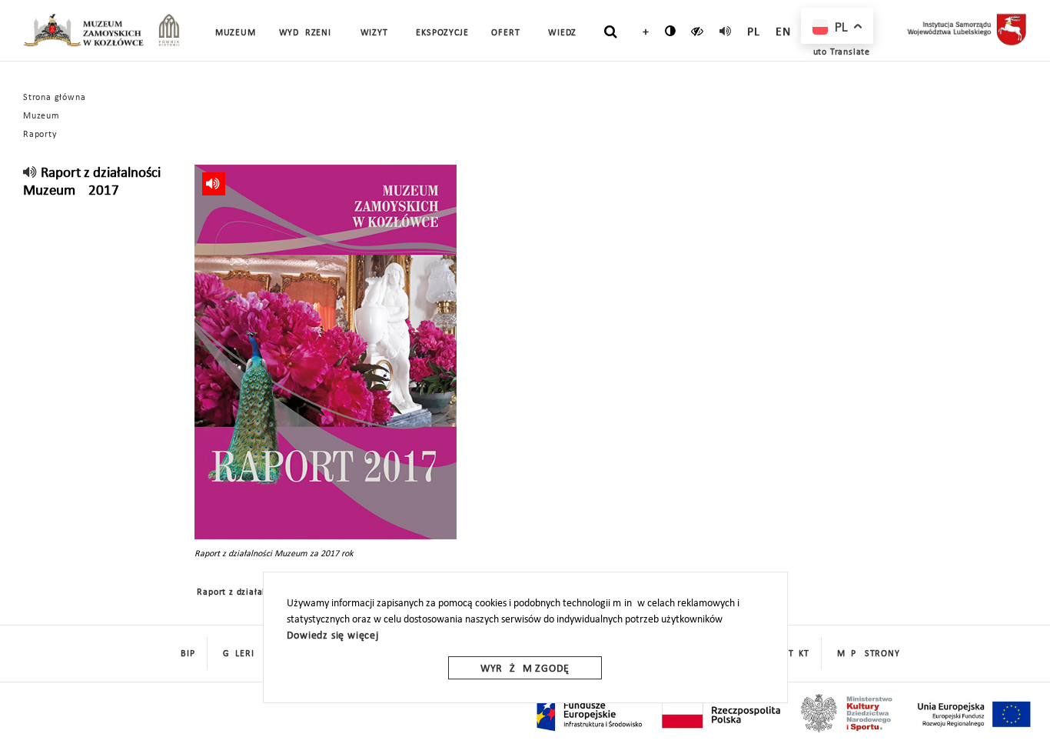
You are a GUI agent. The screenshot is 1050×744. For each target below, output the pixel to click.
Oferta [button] (508, 33)
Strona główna (54, 97)
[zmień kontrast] (670, 31)
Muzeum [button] (235, 33)
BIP (187, 654)
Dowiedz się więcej (333, 636)
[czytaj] (697, 31)
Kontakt (789, 654)
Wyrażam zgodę (525, 669)
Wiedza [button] (565, 33)
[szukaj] (610, 31)
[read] (725, 31)
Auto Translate (838, 52)
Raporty (40, 134)
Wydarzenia (308, 33)
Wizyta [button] (377, 33)
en (783, 32)
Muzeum (41, 116)
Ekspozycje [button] (442, 33)
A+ (642, 32)
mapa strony (868, 654)
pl (753, 32)
